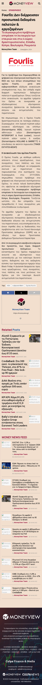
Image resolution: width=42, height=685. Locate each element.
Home (4, 10)
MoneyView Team (9, 49)
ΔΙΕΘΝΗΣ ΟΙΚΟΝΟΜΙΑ (29, 647)
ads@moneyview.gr (25, 669)
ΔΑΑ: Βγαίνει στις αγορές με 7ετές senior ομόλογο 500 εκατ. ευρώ (14, 385)
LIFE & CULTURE (34, 652)
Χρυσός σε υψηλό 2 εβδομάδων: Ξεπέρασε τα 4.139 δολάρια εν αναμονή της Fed (26, 531)
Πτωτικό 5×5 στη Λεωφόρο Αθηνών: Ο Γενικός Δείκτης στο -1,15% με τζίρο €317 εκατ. (25, 562)
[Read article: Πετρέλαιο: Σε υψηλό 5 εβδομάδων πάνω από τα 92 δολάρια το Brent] (6, 517)
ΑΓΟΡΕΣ (15, 649)
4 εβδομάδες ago (18, 457)
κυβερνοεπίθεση (18, 286)
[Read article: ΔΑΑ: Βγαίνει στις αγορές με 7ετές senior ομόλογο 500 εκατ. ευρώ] (34, 383)
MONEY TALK (24, 649)
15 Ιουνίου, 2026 (22, 393)
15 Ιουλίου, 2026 (21, 376)
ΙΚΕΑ (8, 286)
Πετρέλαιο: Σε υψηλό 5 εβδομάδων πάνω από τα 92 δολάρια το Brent (24, 517)
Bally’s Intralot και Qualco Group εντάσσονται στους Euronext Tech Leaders (14, 421)
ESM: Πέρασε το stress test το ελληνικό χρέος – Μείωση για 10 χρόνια (26, 466)
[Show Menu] (3, 3)
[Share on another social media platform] (34, 293)
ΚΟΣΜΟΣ (33, 649)
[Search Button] (39, 3)
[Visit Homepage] (21, 3)
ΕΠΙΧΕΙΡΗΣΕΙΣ (15, 10)
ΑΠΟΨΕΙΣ (24, 652)
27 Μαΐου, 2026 (21, 412)
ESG (40, 649)
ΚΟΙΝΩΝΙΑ (15, 652)
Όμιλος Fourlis (31, 286)
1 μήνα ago (33, 490)
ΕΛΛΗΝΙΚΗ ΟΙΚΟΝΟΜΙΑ (12, 647)
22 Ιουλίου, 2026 (21, 357)
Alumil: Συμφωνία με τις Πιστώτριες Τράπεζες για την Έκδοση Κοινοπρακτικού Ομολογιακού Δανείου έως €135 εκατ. (26, 501)
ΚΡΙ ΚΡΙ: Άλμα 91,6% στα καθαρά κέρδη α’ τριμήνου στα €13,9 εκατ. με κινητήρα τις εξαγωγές (13, 403)
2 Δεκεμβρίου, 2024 (26, 49)
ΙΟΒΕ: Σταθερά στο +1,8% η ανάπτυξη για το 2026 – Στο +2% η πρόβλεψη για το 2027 (26, 576)
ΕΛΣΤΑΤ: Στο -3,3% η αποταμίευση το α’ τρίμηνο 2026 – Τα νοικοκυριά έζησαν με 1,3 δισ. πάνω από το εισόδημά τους (26, 447)
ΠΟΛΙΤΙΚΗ (6, 652)
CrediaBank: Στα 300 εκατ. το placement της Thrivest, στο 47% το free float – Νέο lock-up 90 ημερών (14, 367)
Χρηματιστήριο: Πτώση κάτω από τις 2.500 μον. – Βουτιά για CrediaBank (25, 590)
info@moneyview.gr (25, 667)
